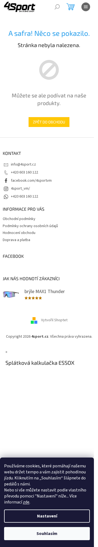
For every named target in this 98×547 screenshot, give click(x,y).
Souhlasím (46, 534)
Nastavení (47, 516)
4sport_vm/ (20, 188)
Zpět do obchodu (49, 122)
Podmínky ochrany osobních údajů (30, 226)
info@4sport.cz (23, 164)
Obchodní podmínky (19, 219)
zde (26, 502)
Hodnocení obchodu (19, 233)
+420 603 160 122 (24, 172)
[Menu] (85, 6)
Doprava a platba (16, 240)
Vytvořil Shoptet (54, 320)
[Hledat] (57, 6)
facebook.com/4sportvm (31, 180)
